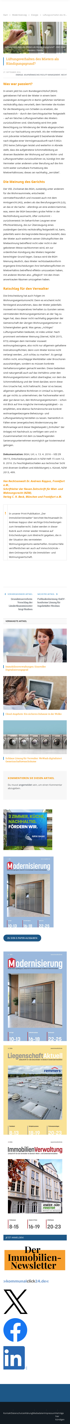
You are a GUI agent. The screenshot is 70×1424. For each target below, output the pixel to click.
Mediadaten (38, 1413)
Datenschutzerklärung (22, 1413)
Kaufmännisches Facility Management (42, 74)
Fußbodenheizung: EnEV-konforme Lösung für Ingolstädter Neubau (51, 602)
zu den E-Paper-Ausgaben (22, 938)
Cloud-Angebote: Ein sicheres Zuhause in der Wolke (34, 713)
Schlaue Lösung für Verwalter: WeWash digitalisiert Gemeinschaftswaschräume (34, 760)
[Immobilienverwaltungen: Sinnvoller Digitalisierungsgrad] (35, 645)
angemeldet (25, 784)
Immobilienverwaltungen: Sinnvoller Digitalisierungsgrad (26, 668)
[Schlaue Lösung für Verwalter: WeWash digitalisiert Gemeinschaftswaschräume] (35, 737)
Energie (19, 74)
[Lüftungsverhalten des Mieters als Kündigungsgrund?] (35, 37)
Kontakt (7, 1413)
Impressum (49, 1413)
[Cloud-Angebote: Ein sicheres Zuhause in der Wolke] (35, 693)
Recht (64, 74)
